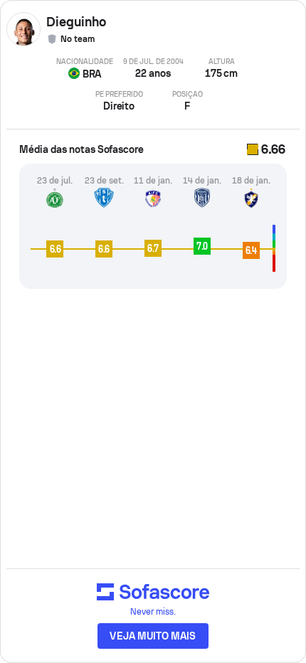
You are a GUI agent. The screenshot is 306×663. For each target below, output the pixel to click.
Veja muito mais (153, 636)
